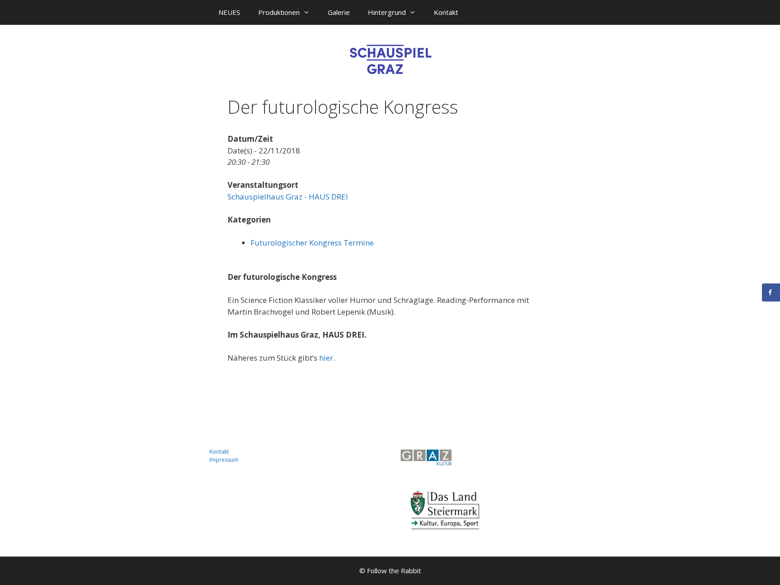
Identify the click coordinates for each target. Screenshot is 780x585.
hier (326, 358)
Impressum (223, 460)
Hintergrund (387, 12)
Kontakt (446, 12)
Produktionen (279, 12)
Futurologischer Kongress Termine (312, 242)
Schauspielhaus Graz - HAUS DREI (288, 196)
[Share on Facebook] (771, 292)
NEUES (229, 12)
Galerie (339, 12)
